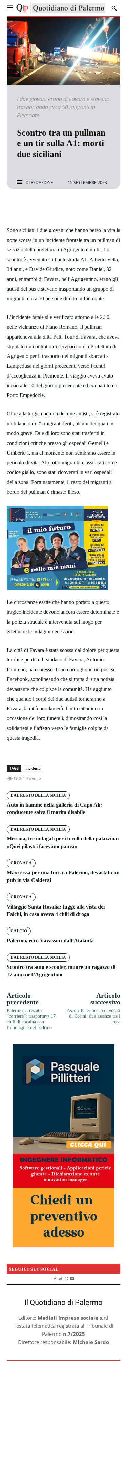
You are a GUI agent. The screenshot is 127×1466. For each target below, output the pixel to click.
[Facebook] (40, 207)
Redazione (42, 182)
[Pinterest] (71, 207)
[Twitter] (56, 207)
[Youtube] (72, 1278)
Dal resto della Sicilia (38, 795)
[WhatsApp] (87, 207)
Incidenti (33, 768)
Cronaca (21, 863)
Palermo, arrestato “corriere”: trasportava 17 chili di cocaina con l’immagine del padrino (31, 1019)
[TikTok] (61, 1278)
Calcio (18, 931)
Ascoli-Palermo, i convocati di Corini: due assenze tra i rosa (93, 1016)
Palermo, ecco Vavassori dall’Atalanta (50, 940)
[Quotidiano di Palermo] (61, 8)
